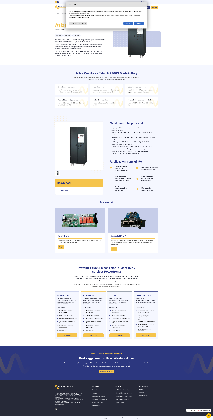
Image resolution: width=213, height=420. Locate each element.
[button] (57, 145)
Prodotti (57, 13)
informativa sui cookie (83, 13)
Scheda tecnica (64, 191)
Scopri (61, 247)
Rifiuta (128, 23)
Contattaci (67, 335)
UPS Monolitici (65, 13)
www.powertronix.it (59, 398)
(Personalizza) (125, 418)
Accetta (139, 23)
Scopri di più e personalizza (78, 23)
